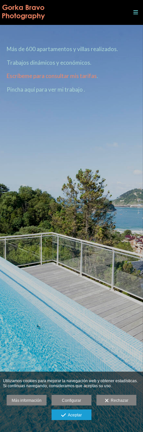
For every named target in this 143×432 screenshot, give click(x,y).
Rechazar (118, 400)
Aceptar (74, 415)
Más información (27, 400)
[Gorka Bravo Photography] (23, 12)
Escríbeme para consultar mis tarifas (52, 75)
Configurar (71, 400)
